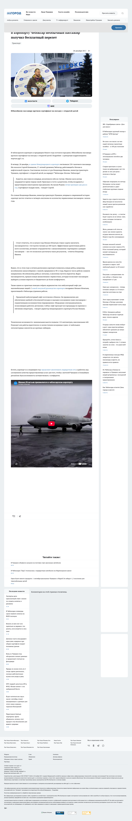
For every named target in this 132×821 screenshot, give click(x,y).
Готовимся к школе (30, 20)
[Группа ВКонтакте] (31, 101)
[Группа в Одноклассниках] (93, 746)
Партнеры (7, 761)
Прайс (30, 759)
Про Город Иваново (76, 740)
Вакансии (77, 20)
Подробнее (55, 790)
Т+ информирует (62, 20)
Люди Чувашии (47, 12)
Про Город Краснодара (43, 747)
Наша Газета (57, 740)
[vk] (14, 516)
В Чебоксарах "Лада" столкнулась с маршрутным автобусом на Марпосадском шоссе (41, 572)
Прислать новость (108, 13)
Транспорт (16, 43)
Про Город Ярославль (10, 743)
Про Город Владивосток (27, 747)
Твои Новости (24, 740)
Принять (118, 28)
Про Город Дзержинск (10, 747)
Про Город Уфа (58, 743)
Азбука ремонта (12, 20)
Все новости (31, 12)
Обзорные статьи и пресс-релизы (13, 759)
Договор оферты (57, 757)
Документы (47, 20)
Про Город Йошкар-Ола (43, 740)
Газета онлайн (64, 12)
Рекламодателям (81, 12)
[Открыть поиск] (122, 13)
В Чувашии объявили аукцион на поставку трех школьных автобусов (36, 564)
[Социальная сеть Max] (51, 106)
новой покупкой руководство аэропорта (48, 288)
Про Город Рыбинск (42, 743)
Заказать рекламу (114, 20)
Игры (28, 14)
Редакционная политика (10, 757)
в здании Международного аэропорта (44, 164)
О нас (30, 754)
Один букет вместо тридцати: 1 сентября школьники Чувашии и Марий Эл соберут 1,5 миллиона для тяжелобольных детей (47, 581)
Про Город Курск (25, 743)
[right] (125, 20)
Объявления (32, 757)
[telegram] (20, 516)
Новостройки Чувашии (94, 20)
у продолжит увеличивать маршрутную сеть (58, 370)
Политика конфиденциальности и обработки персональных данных (22, 793)
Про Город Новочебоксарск (11, 740)
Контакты (55, 754)
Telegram (6, 754)
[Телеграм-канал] (72, 101)
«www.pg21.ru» (17, 765)
